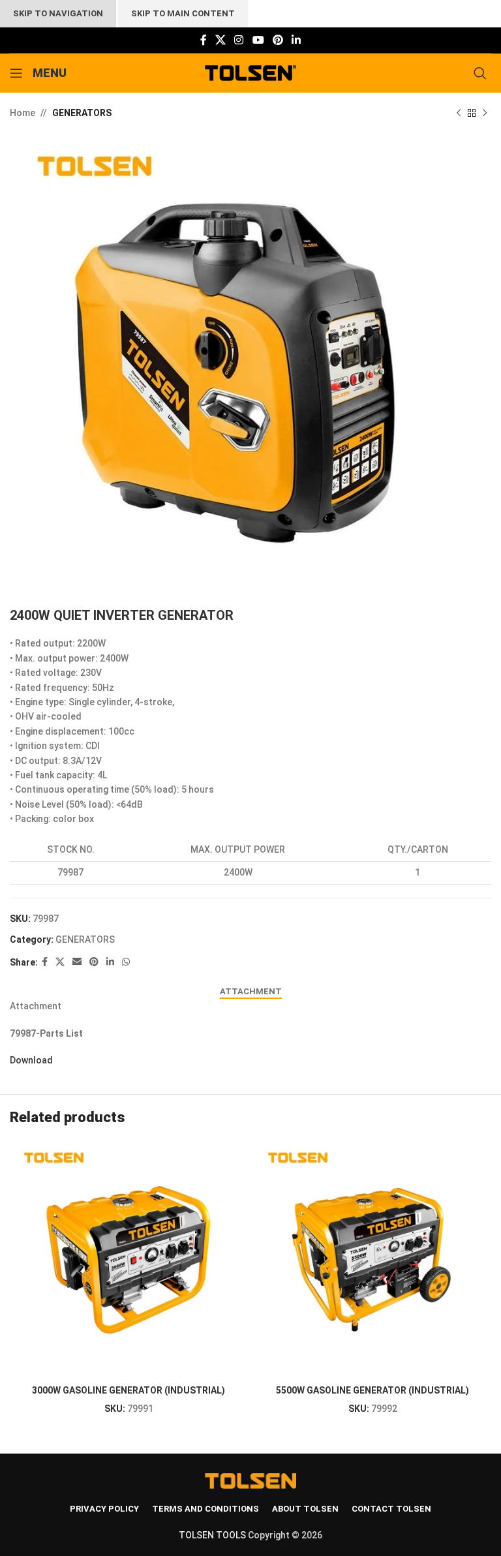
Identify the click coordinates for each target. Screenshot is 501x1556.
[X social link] (220, 40)
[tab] (251, 992)
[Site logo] (251, 72)
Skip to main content (183, 13)
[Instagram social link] (239, 40)
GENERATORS (82, 113)
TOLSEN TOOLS (212, 1535)
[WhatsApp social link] (126, 962)
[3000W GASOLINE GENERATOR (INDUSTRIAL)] (128, 1259)
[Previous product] (458, 112)
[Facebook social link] (203, 40)
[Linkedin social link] (296, 40)
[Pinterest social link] (277, 40)
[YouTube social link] (258, 40)
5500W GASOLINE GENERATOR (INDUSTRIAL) (372, 1390)
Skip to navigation (58, 13)
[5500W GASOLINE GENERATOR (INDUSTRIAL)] (372, 1259)
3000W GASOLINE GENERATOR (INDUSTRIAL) (128, 1390)
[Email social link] (76, 962)
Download (31, 1060)
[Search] (482, 73)
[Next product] (484, 112)
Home (22, 113)
